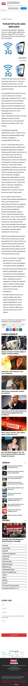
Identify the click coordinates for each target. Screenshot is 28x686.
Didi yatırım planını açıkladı (15, 515)
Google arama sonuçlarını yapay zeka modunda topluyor (16, 483)
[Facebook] (7, 329)
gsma (18, 324)
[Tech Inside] (23, 654)
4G (10, 324)
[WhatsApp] (17, 329)
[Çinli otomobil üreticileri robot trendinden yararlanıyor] (4, 505)
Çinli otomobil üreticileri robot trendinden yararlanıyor (16, 504)
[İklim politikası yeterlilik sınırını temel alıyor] (4, 489)
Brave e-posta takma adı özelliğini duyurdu (14, 510)
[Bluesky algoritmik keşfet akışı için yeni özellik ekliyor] (4, 473)
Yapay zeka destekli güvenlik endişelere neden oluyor (15, 499)
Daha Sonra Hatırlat (13, 8)
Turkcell (19, 326)
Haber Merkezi (22, 58)
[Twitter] (10, 329)
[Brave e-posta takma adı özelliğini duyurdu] (4, 511)
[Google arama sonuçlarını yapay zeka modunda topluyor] (4, 484)
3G (7, 324)
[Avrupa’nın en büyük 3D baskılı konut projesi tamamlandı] (4, 478)
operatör (15, 326)
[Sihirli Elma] (11, 654)
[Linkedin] (20, 329)
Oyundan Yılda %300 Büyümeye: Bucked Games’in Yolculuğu (13, 540)
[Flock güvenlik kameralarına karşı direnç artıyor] (4, 467)
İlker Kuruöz (22, 324)
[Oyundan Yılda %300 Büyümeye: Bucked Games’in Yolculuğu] (14, 530)
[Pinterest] (14, 329)
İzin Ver (23, 8)
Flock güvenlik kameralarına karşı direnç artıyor (15, 466)
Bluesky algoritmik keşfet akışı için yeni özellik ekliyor (16, 472)
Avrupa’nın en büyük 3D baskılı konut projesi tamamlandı (15, 477)
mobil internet (9, 326)
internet (3, 326)
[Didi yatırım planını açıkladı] (4, 516)
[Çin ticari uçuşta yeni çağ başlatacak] (4, 495)
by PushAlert (4, 10)
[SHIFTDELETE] (5, 654)
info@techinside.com (14, 670)
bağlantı (13, 324)
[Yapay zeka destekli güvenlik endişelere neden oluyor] (4, 500)
